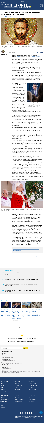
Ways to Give (17, 389)
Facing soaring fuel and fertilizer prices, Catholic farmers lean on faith (26, 314)
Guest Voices (8, 16)
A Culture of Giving (18, 387)
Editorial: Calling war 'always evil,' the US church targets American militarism (6, 314)
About (30, 397)
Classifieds (3, 403)
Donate (41, 6)
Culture (2, 387)
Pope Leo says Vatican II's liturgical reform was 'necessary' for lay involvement (22, 273)
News (13, 309)
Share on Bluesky (33, 52)
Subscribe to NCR (32, 383)
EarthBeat (3, 397)
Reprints (16, 406)
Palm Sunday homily (36, 56)
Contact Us (17, 397)
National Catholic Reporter (41, 412)
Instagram (29, 413)
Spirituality (3, 391)
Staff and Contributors (33, 403)
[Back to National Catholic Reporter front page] (17, 6)
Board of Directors (32, 404)
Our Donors (17, 392)
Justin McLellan (15, 320)
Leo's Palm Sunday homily (17, 213)
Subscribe (41, 4)
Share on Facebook (35, 52)
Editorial (6, 309)
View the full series (35, 256)
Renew (42, 5)
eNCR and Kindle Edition (34, 391)
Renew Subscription (33, 385)
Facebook (25, 413)
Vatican (2, 385)
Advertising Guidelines (18, 416)
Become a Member (18, 385)
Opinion (2, 16)
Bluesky (20, 413)
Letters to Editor (18, 403)
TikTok (31, 413)
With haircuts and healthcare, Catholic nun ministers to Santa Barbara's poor (21, 284)
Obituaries (3, 405)
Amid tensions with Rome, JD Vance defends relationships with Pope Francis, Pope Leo (16, 315)
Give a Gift (31, 387)
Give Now (17, 383)
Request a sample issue (33, 392)
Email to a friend (40, 52)
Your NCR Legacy (18, 391)
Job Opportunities (18, 401)
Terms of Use (24, 416)
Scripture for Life (4, 392)
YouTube (27, 413)
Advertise (3, 407)
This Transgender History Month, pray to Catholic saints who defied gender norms (23, 291)
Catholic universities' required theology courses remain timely (21, 279)
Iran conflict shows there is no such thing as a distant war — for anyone (37, 314)
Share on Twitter (37, 52)
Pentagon (18, 56)
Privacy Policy (32, 401)
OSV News (29, 320)
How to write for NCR (19, 399)
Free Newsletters (32, 389)
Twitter (23, 413)
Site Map (32, 416)
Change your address (19, 404)
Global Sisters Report (5, 399)
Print (42, 52)
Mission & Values (32, 399)
